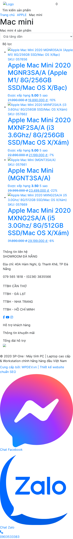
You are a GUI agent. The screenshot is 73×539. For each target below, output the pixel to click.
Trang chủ (7, 15)
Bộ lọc (7, 44)
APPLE (22, 15)
